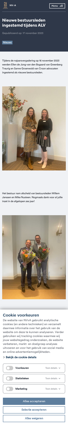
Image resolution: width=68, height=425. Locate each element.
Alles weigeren (34, 418)
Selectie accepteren (34, 409)
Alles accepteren (34, 401)
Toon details (51, 368)
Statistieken (22, 378)
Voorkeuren (22, 368)
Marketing (21, 389)
